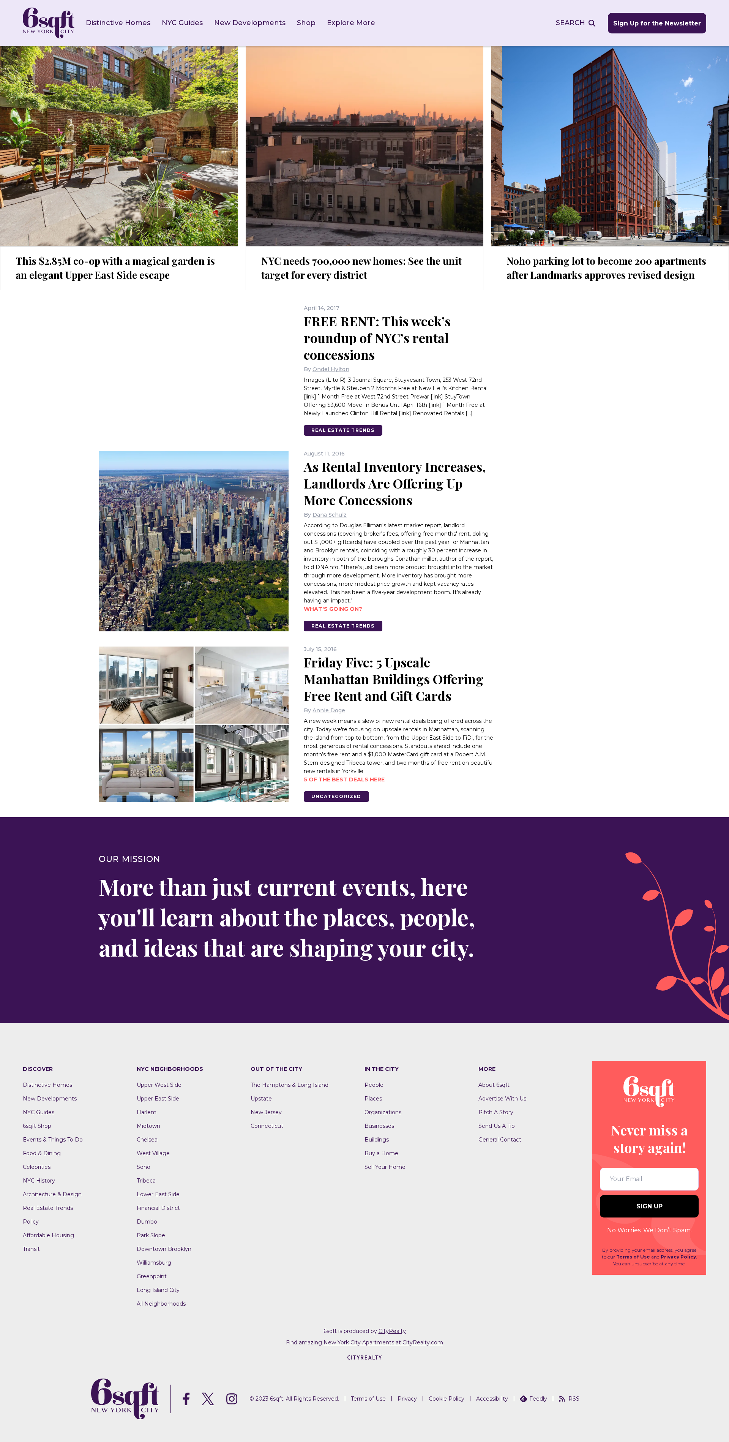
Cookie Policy (446, 1398)
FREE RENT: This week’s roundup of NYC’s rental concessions (377, 337)
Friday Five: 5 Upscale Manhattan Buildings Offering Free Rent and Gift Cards (393, 678)
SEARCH (570, 23)
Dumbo (147, 1221)
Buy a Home (381, 1153)
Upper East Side (158, 1098)
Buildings (376, 1139)
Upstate (261, 1098)
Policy (31, 1221)
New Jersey (266, 1112)
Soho (143, 1167)
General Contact (499, 1139)
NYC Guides (182, 23)
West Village (153, 1153)
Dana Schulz (329, 514)
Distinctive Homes (118, 23)
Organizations (382, 1112)
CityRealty (392, 1331)
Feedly (538, 1398)
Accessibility (492, 1398)
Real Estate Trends (343, 430)
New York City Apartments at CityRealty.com (383, 1342)
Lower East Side (158, 1194)
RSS (573, 1398)
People (373, 1085)
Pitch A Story (495, 1112)
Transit (31, 1249)
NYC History (39, 1180)
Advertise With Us (502, 1098)
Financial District (158, 1208)
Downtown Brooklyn (164, 1249)
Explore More (351, 23)
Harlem (146, 1112)
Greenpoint (152, 1276)
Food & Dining (42, 1153)
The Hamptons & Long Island (289, 1085)
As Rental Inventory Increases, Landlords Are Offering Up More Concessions (395, 483)
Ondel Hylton (330, 369)
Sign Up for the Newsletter (657, 23)
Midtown (148, 1126)
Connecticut (267, 1126)
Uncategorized (336, 796)
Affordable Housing (48, 1235)
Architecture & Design (52, 1194)
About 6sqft (494, 1085)
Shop (306, 23)
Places (373, 1098)
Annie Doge (328, 710)
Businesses (379, 1126)
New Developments (250, 23)
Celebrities (36, 1167)
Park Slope (151, 1235)
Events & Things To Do (53, 1139)
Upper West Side (159, 1085)
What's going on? (333, 609)
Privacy (407, 1398)
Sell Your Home (385, 1167)
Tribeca (146, 1180)
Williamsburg (154, 1262)
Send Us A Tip (496, 1126)
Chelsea (147, 1139)
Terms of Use (633, 1257)
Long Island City (158, 1290)
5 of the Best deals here (344, 779)
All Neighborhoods (161, 1303)
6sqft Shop (37, 1126)
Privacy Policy (678, 1257)
